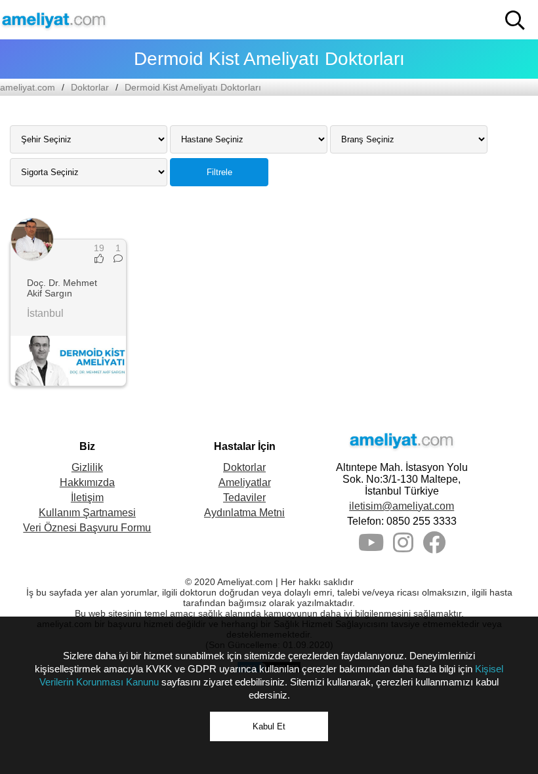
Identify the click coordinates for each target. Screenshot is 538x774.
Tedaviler (244, 497)
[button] (515, 20)
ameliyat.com (27, 87)
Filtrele (219, 172)
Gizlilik (87, 467)
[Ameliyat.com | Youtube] (371, 547)
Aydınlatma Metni (244, 512)
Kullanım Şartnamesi (87, 512)
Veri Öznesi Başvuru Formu (87, 527)
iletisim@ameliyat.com (401, 506)
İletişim (87, 497)
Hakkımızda (87, 482)
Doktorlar (90, 87)
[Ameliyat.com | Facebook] (434, 547)
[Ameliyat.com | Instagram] (403, 547)
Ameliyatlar (244, 482)
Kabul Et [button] (269, 726)
